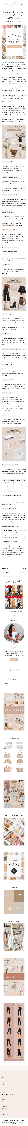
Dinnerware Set (6, 162)
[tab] (12, 615)
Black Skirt (5, 349)
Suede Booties (6, 379)
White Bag (5, 364)
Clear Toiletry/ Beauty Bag (9, 495)
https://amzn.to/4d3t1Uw (15, 349)
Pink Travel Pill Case (7, 508)
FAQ (3, 1104)
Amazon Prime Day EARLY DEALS (7, 570)
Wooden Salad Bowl (7, 251)
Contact (4, 1106)
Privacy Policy (6, 1108)
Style (3, 1077)
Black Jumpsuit (6, 314)
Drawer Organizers (7, 541)
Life (3, 1084)
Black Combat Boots (7, 393)
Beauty (4, 1080)
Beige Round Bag (6, 333)
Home (3, 1082)
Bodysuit (4, 414)
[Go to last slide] (7, 599)
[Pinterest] (7, 1114)
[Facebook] (5, 1114)
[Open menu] (25, 4)
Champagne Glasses (7, 194)
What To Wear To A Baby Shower (20, 570)
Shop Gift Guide (6, 1092)
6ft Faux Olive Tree (7, 229)
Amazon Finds (18, 21)
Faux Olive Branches (7, 177)
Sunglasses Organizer (8, 465)
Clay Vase (5, 264)
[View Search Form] (22, 4)
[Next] (21, 599)
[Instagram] (3, 1114)
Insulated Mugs (6, 212)
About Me (5, 1102)
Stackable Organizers (8, 526)
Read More (14, 659)
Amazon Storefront (7, 1094)
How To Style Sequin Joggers (14, 611)
